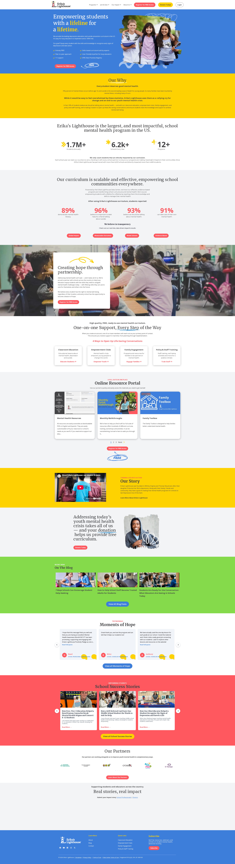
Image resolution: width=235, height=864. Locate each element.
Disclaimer (78, 857)
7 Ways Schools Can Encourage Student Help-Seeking (74, 591)
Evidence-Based (161, 236)
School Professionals (124, 797)
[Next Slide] (178, 645)
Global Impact (74, 236)
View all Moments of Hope (117, 666)
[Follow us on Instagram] (71, 848)
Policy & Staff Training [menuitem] (125, 849)
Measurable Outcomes (103, 236)
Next (120, 442)
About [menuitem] (90, 840)
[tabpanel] (127, 765)
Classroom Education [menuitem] (125, 840)
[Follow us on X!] (74, 848)
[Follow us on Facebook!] (60, 848)
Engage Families (133, 361)
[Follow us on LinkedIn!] (67, 848)
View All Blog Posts (117, 604)
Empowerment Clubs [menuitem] (125, 843)
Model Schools (132, 236)
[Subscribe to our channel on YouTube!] (64, 848)
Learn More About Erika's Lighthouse (134, 498)
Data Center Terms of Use (111, 857)
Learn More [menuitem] (92, 836)
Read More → (67, 727)
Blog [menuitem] (90, 843)
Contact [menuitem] (91, 846)
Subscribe (154, 848)
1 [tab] (116, 770)
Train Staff (166, 361)
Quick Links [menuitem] (122, 836)
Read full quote (67, 644)
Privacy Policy (87, 857)
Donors (135, 797)
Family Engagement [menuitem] (124, 846)
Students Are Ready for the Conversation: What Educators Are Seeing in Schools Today (159, 593)
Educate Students (67, 361)
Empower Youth (100, 361)
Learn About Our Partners (117, 777)
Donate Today (80, 548)
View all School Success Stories (117, 736)
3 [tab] (119, 770)
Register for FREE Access (65, 66)
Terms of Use (97, 857)
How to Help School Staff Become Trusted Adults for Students (117, 591)
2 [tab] (117, 770)
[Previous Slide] (57, 645)
